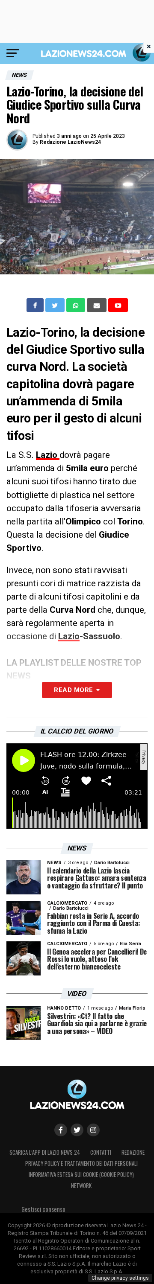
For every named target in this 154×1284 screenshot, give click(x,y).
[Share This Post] (76, 305)
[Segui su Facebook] (60, 1130)
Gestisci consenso (43, 1209)
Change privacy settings (120, 1278)
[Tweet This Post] (55, 305)
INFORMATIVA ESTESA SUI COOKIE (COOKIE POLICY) (81, 1174)
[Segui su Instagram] (93, 1130)
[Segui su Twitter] (77, 1130)
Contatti (100, 1152)
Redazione (133, 1152)
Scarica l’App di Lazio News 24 (44, 1152)
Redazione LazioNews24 (70, 142)
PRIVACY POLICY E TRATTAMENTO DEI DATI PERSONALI (81, 1163)
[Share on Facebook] (36, 305)
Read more (73, 690)
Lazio (47, 455)
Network (81, 1186)
